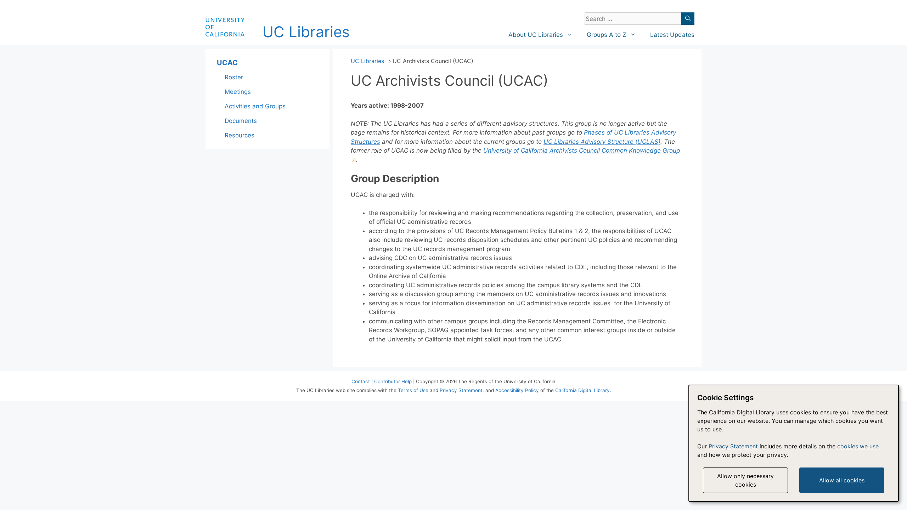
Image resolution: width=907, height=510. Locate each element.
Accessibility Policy (517, 390)
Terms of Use (413, 390)
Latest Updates (672, 34)
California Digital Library (582, 390)
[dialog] (793, 443)
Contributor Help (393, 381)
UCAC (227, 62)
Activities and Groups (255, 106)
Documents (241, 120)
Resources (239, 135)
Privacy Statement (461, 390)
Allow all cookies (841, 480)
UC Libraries (306, 32)
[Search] (687, 18)
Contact (360, 381)
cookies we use (858, 446)
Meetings (238, 91)
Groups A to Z (606, 34)
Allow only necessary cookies (745, 480)
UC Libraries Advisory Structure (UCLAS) (601, 141)
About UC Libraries (535, 34)
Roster (234, 77)
